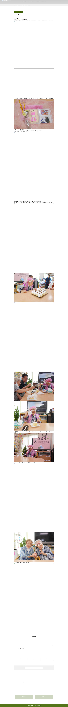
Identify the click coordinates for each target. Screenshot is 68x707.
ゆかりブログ (38, 1)
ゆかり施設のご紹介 (31, 1)
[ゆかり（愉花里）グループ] (6, 1)
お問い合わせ (44, 1)
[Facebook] (61, 1)
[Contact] (65, 1)
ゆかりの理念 (24, 1)
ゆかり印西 (20, 11)
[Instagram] (60, 1)
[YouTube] (63, 1)
